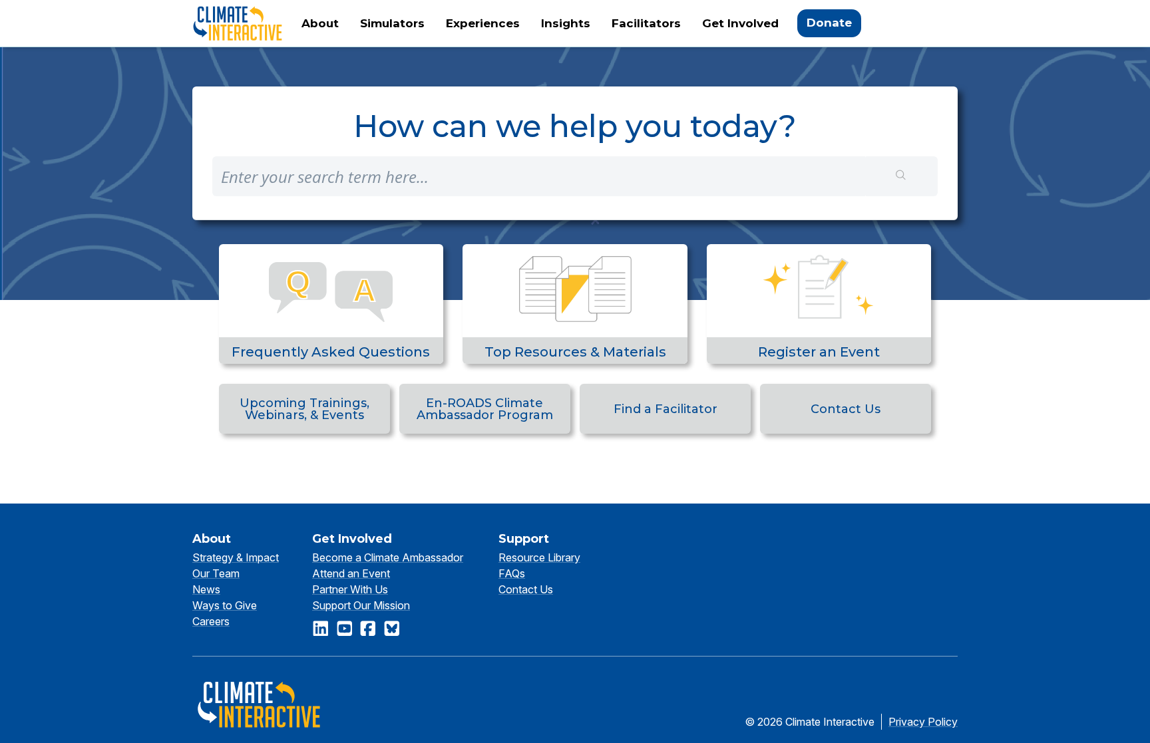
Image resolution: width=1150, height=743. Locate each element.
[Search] (901, 176)
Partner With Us (350, 589)
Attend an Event (351, 573)
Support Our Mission (361, 605)
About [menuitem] (320, 23)
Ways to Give (224, 605)
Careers (211, 621)
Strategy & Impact (235, 557)
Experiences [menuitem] (483, 23)
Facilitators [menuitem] (646, 23)
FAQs (511, 573)
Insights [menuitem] (565, 23)
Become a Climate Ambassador (387, 557)
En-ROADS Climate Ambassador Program (485, 409)
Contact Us (845, 409)
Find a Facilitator (665, 409)
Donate (829, 22)
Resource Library (539, 557)
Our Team (216, 573)
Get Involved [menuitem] (740, 23)
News (206, 589)
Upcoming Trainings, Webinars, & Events (304, 409)
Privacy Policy (923, 721)
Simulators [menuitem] (392, 23)
